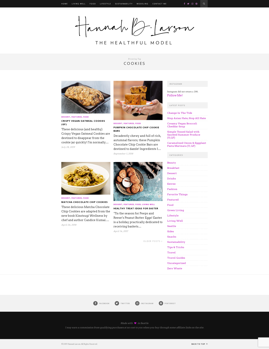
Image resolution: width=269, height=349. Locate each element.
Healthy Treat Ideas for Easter (135, 208)
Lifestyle (105, 3)
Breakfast (173, 167)
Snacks (171, 236)
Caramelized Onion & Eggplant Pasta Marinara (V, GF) (186, 144)
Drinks (171, 178)
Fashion (172, 189)
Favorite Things (177, 194)
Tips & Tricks (175, 247)
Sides (170, 231)
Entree (171, 183)
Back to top (198, 344)
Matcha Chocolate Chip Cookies (84, 201)
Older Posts (152, 241)
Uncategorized (176, 263)
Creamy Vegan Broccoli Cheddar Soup (182, 125)
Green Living (175, 210)
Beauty (171, 162)
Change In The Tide (179, 112)
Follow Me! (175, 95)
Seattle (171, 226)
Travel (171, 252)
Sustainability (124, 3)
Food (93, 3)
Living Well (79, 3)
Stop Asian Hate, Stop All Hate (186, 118)
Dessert (65, 117)
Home (64, 3)
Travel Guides (176, 257)
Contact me (159, 3)
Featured (76, 117)
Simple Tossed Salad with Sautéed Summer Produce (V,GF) (183, 134)
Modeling (142, 3)
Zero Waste (174, 268)
